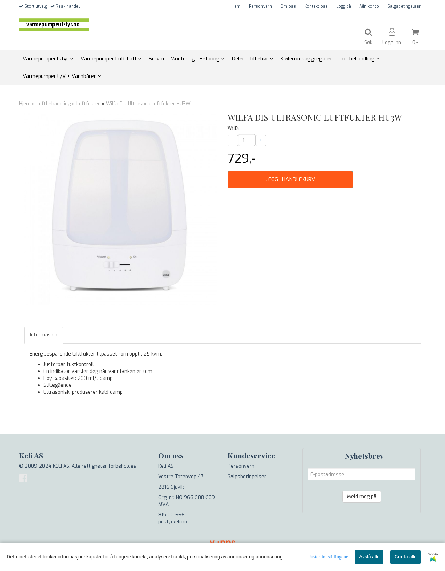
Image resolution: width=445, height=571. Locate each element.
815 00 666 (171, 515)
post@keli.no (172, 522)
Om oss (288, 6)
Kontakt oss (316, 6)
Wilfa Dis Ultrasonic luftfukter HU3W (148, 103)
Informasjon (43, 335)
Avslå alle (369, 557)
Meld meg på (362, 496)
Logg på (343, 6)
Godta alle (405, 557)
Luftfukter (88, 103)
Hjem (235, 6)
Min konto (369, 6)
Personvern (260, 6)
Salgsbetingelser (404, 6)
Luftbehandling (54, 103)
